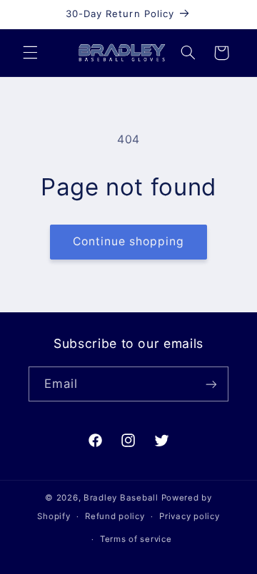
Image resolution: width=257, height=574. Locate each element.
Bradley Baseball (121, 498)
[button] (30, 52)
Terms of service (136, 539)
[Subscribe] (211, 384)
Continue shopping (129, 241)
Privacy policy (189, 516)
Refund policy (115, 516)
